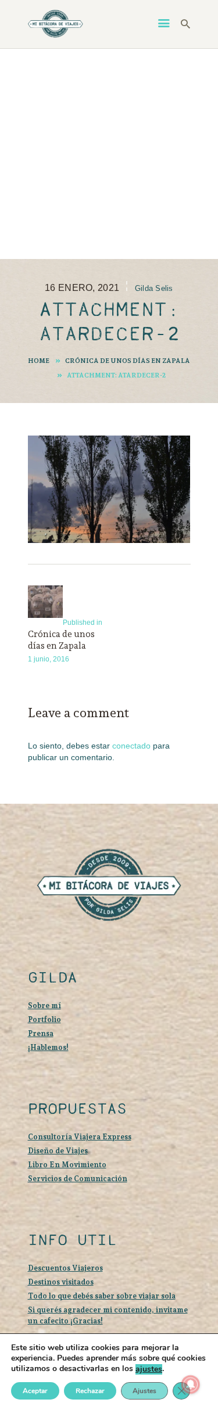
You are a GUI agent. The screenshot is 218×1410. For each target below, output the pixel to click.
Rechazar (90, 1390)
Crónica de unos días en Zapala (127, 361)
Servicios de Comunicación (77, 1178)
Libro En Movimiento (67, 1164)
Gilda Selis (154, 288)
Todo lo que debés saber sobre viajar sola (102, 1296)
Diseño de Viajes (58, 1150)
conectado (131, 745)
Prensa (40, 1033)
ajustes (148, 1369)
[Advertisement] (109, 154)
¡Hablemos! (48, 1047)
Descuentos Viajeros (65, 1268)
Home (38, 361)
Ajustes (144, 1390)
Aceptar (35, 1390)
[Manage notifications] (190, 1384)
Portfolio (44, 1019)
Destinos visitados (61, 1282)
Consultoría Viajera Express (79, 1136)
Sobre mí (44, 1005)
